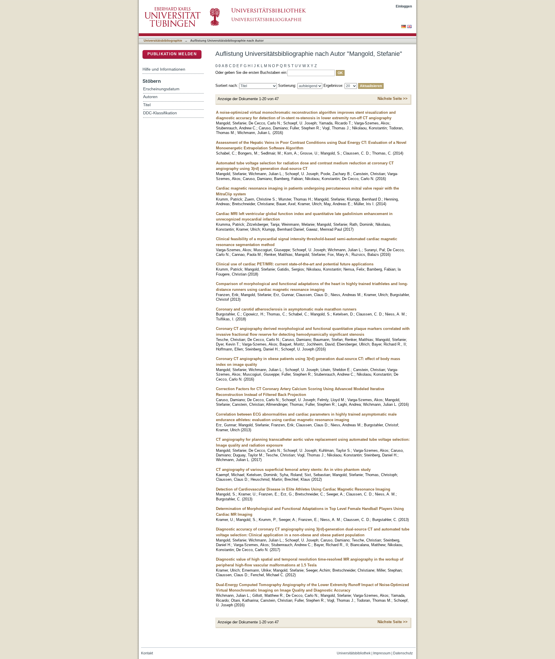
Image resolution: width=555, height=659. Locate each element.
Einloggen (404, 6)
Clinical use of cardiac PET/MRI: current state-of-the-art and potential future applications (294, 264)
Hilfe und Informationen (164, 69)
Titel (147, 105)
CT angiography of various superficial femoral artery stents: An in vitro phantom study (293, 469)
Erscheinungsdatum (161, 89)
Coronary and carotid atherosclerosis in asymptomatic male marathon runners (286, 309)
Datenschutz (403, 653)
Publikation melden (172, 54)
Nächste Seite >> (393, 98)
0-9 (218, 66)
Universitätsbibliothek (354, 653)
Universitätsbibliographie (163, 40)
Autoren (150, 97)
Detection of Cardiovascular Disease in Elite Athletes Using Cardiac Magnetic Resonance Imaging (303, 489)
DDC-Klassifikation (160, 113)
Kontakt (147, 653)
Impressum (382, 653)
